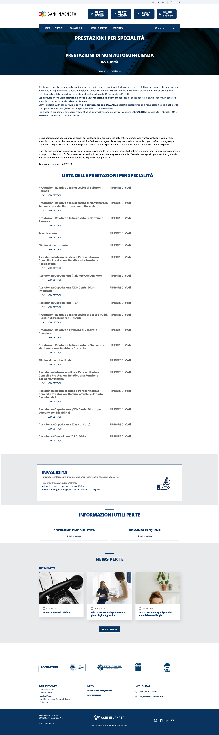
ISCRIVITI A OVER (145, 14)
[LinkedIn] (167, 720)
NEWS (90, 685)
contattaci (118, 28)
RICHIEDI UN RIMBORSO (168, 14)
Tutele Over (103, 71)
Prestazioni (116, 71)
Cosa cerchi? (76, 28)
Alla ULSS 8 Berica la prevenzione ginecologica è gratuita (108, 614)
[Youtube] (172, 720)
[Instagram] (155, 720)
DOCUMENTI (94, 695)
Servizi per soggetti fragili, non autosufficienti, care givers (72, 489)
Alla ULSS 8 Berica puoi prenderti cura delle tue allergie (156, 614)
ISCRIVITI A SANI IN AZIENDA (122, 14)
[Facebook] (161, 720)
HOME (47, 28)
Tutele (58, 28)
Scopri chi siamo (99, 28)
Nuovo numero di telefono (56, 612)
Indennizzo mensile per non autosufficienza (64, 486)
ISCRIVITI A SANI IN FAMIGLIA (99, 14)
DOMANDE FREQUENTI (99, 690)
